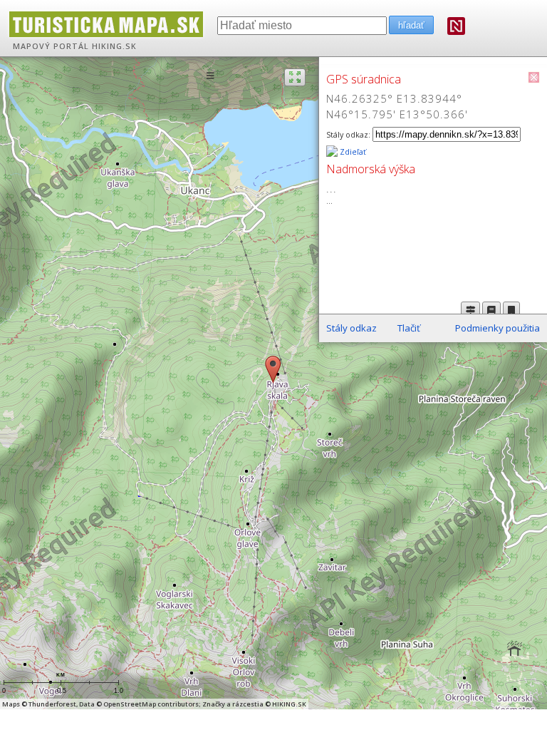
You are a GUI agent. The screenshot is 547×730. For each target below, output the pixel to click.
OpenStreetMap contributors (151, 704)
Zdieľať (352, 152)
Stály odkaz (351, 328)
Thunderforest (52, 704)
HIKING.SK (114, 46)
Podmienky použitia (497, 328)
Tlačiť (408, 328)
